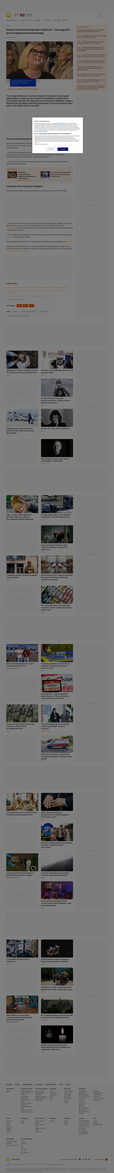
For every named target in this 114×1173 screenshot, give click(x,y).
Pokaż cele (51, 149)
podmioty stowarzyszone (60, 123)
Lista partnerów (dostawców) (41, 144)
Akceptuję (62, 149)
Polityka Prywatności (42, 131)
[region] (57, 135)
